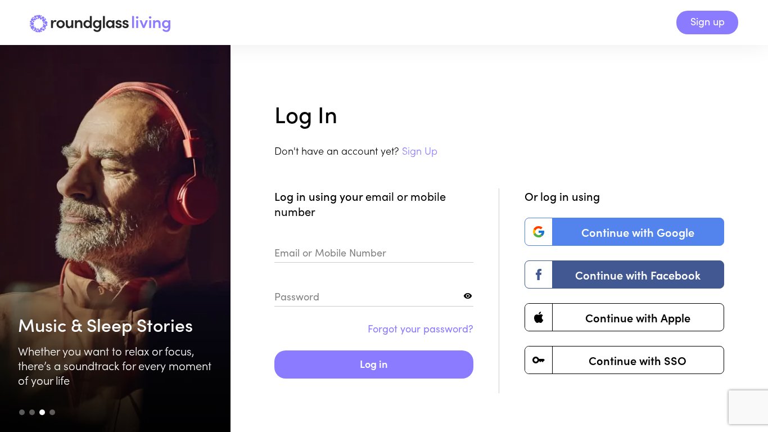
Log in (373, 364)
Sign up (707, 21)
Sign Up (419, 150)
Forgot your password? (420, 328)
